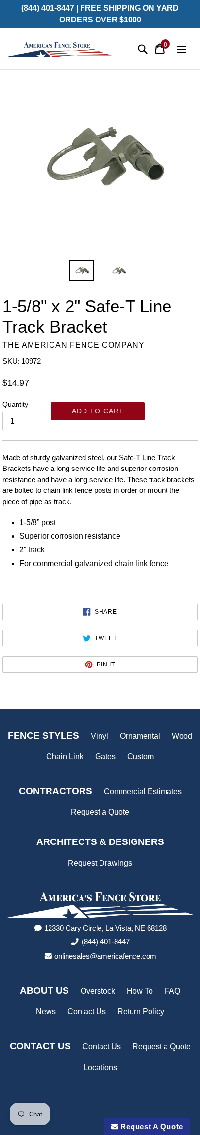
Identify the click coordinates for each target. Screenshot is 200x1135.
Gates (105, 756)
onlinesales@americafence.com (105, 956)
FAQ (172, 991)
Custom (140, 756)
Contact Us (86, 1011)
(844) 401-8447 (106, 942)
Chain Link (64, 756)
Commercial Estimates (143, 791)
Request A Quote (150, 1126)
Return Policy (140, 1011)
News (46, 1011)
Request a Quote (100, 812)
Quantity (15, 404)
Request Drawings (100, 863)
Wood (182, 736)
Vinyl (99, 736)
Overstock (98, 991)
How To (140, 991)
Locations (100, 1067)
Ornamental (140, 736)
